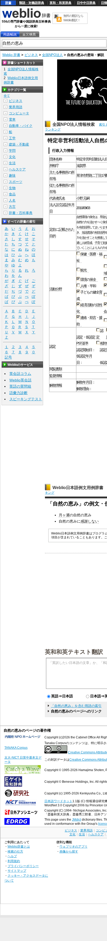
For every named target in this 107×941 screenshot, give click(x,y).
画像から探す (68, 851)
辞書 (8, 3)
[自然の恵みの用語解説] (9, 34)
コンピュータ (19, 113)
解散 (52, 385)
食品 (12, 194)
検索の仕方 (15, 851)
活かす (93, 222)
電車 (12, 119)
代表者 (54, 198)
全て (7, 95)
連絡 (83, 317)
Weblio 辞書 (11, 55)
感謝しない (90, 521)
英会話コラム (20, 374)
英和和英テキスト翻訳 (74, 651)
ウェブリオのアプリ (73, 846)
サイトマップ (17, 870)
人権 (83, 286)
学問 (12, 151)
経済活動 (86, 305)
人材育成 (87, 243)
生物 (12, 188)
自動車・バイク (20, 126)
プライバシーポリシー (23, 866)
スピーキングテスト (25, 399)
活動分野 (55, 289)
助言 (93, 317)
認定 (52, 346)
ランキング (53, 129)
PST (79, 343)
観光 (84, 270)
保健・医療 (88, 254)
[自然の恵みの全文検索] (29, 34)
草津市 (81, 175)
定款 (52, 229)
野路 (89, 175)
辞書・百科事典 (20, 213)
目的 (52, 236)
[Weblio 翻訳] (58, 18)
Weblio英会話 (20, 380)
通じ (79, 243)
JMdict (76, 819)
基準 (85, 343)
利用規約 (14, 861)
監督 (52, 376)
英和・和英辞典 (60, 3)
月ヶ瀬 (64, 515)
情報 (59, 376)
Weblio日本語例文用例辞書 (77, 487)
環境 (83, 279)
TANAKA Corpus (16, 748)
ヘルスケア (17, 169)
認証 (65, 205)
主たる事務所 (58, 172)
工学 (12, 138)
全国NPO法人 (52, 55)
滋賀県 (81, 165)
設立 (59, 205)
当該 (84, 232)
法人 (52, 205)
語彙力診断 (18, 393)
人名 (12, 200)
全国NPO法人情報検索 (73, 124)
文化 (12, 157)
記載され (65, 229)
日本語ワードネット (58, 801)
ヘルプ (12, 856)
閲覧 (52, 369)
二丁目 (96, 175)
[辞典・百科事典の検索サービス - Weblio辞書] (26, 17)
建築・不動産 (19, 144)
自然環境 (81, 217)
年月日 (87, 382)
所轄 (52, 165)
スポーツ (15, 182)
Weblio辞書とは (19, 846)
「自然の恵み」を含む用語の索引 (76, 706)
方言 (12, 207)
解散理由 (82, 389)
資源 (89, 232)
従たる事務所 (58, 185)
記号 (8, 357)
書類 (59, 369)
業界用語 (15, 107)
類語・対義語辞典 (31, 3)
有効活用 (84, 227)
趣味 (12, 175)
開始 (86, 350)
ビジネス (31, 55)
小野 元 (81, 198)
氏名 (62, 198)
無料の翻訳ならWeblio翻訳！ (73, 18)
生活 (12, 163)
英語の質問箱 (20, 386)
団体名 (54, 159)
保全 (92, 217)
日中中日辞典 (86, 3)
